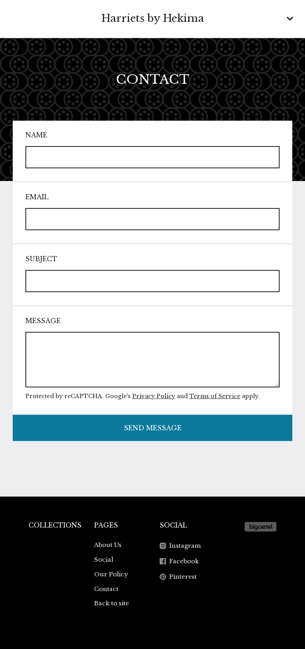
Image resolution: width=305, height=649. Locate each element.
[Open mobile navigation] (290, 18)
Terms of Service (214, 396)
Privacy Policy (153, 396)
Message (43, 321)
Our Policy (111, 574)
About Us (108, 545)
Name (36, 135)
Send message (152, 428)
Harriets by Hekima (152, 18)
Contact (106, 589)
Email (36, 197)
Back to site (111, 603)
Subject (41, 259)
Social (103, 559)
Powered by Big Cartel (260, 527)
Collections (55, 525)
